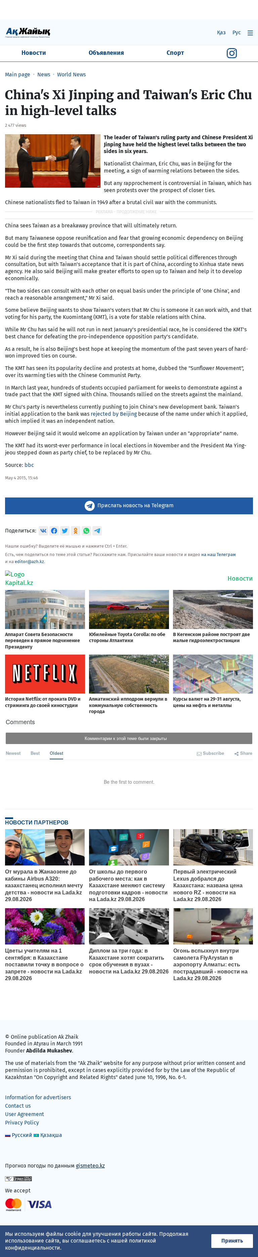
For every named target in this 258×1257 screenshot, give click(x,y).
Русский (22, 1135)
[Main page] (27, 32)
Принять (232, 1240)
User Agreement (24, 1114)
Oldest (56, 753)
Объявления (106, 53)
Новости (34, 53)
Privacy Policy (22, 1122)
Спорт (175, 53)
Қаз (221, 32)
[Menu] (250, 32)
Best (35, 753)
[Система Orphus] (18, 1178)
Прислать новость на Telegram (135, 505)
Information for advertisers (38, 1097)
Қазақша (51, 1135)
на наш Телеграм (218, 554)
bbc (29, 465)
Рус (236, 32)
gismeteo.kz (90, 1165)
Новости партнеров (37, 822)
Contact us (18, 1106)
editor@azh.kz (29, 561)
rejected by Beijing (114, 414)
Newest (13, 753)
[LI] (20, 1151)
